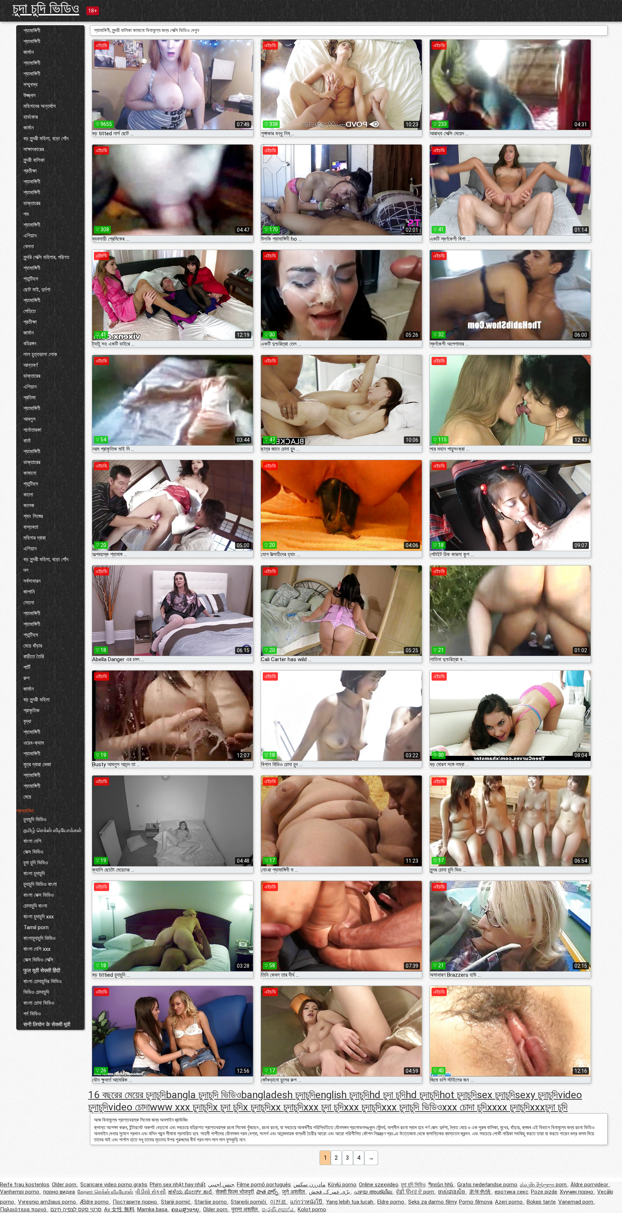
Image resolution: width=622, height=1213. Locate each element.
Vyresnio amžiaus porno (47, 1202)
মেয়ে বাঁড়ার (32, 645)
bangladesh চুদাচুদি (278, 1095)
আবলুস (29, 419)
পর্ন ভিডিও (32, 1013)
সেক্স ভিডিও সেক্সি (38, 960)
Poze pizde (544, 1192)
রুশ (26, 678)
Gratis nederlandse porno (487, 1184)
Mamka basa (153, 1209)
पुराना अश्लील (245, 1209)
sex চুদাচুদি (496, 1095)
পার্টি (26, 667)
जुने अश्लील (294, 1192)
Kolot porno (312, 1209)
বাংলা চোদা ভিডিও (38, 1003)
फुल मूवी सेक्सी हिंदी (41, 970)
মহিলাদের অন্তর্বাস (39, 106)
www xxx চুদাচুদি (181, 1107)
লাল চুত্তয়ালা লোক (40, 354)
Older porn (65, 1184)
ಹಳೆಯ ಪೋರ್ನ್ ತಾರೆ (190, 1192)
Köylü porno (342, 1184)
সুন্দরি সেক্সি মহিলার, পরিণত (46, 257)
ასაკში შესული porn (544, 1184)
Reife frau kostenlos (24, 1184)
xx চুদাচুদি (287, 1107)
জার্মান (28, 52)
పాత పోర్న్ (267, 1192)
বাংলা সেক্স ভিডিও (38, 895)
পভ (26, 214)
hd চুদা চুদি (387, 1095)
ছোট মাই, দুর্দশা (36, 289)
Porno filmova (475, 1202)
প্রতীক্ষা (30, 171)
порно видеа (59, 1192)
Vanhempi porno (20, 1192)
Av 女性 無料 (119, 1209)
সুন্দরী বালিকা (34, 160)
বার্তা (27, 440)
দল (25, 570)
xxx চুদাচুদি (363, 1107)
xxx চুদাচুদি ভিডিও (412, 1107)
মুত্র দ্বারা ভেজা (37, 764)
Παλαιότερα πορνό (24, 1209)
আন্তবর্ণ (30, 365)
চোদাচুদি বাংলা (35, 906)
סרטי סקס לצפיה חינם (76, 1209)
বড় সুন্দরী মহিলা (36, 699)
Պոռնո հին (441, 1184)
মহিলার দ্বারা (34, 538)
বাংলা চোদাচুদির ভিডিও (42, 981)
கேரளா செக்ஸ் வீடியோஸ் (105, 1192)
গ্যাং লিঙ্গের (33, 516)
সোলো (28, 602)
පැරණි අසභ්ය (278, 1209)
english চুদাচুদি (342, 1095)
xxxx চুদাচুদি (508, 1107)
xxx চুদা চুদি (323, 1107)
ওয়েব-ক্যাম (33, 743)
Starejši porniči (249, 1202)
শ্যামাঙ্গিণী (31, 30)
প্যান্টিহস (30, 279)
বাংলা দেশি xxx (36, 949)
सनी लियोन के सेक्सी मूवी (46, 1024)
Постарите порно (135, 1202)
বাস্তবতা (30, 527)
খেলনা (28, 246)
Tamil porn (36, 927)
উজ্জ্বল (29, 95)
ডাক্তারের (31, 203)
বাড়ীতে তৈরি (33, 656)
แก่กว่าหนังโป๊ (307, 1202)
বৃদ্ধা (27, 721)
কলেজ (28, 505)
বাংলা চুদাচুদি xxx (38, 916)
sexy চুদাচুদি (536, 1095)
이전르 (279, 1202)
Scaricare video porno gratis (113, 1184)
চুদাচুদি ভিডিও (34, 819)
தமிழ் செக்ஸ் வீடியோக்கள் (52, 830)
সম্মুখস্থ (30, 84)
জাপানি (29, 592)
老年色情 (480, 1192)
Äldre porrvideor (590, 1184)
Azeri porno (509, 1202)
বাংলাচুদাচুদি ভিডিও (39, 938)
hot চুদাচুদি (458, 1095)
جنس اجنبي (221, 1184)
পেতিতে (29, 311)
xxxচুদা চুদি (549, 1107)
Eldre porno (391, 1202)
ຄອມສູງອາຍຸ (185, 1209)
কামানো (29, 473)
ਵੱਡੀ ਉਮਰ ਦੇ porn (416, 1192)
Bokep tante (541, 1202)
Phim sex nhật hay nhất (178, 1184)
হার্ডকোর (30, 117)
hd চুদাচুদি (423, 1095)
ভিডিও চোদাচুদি (36, 992)
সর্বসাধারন (32, 581)
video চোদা (129, 1107)
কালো (28, 494)
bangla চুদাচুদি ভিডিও (203, 1095)
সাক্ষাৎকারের (33, 149)
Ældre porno (95, 1202)
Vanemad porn (576, 1202)
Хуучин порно (577, 1192)
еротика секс (511, 1192)
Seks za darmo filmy (432, 1202)
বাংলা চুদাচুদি (34, 873)
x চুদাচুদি (257, 1107)
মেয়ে (27, 797)
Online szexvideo (378, 1184)
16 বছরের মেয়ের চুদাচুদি (127, 1095)
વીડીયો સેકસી (150, 1192)
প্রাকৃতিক (31, 710)
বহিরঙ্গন (29, 343)
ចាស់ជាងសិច (452, 1192)
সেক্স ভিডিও (33, 852)
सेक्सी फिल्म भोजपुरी (235, 1192)
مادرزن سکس (309, 1184)
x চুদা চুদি (228, 1107)
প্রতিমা (29, 397)
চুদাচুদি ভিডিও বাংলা (40, 884)
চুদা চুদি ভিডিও (46, 8)
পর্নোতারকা (32, 430)
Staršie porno (211, 1202)
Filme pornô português (264, 1184)
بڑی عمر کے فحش (330, 1192)
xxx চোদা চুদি (464, 1107)
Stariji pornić (176, 1202)
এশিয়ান (30, 235)
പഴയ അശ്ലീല (373, 1192)
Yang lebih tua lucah (350, 1202)
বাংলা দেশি (32, 841)
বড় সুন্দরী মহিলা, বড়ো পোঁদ (45, 138)
